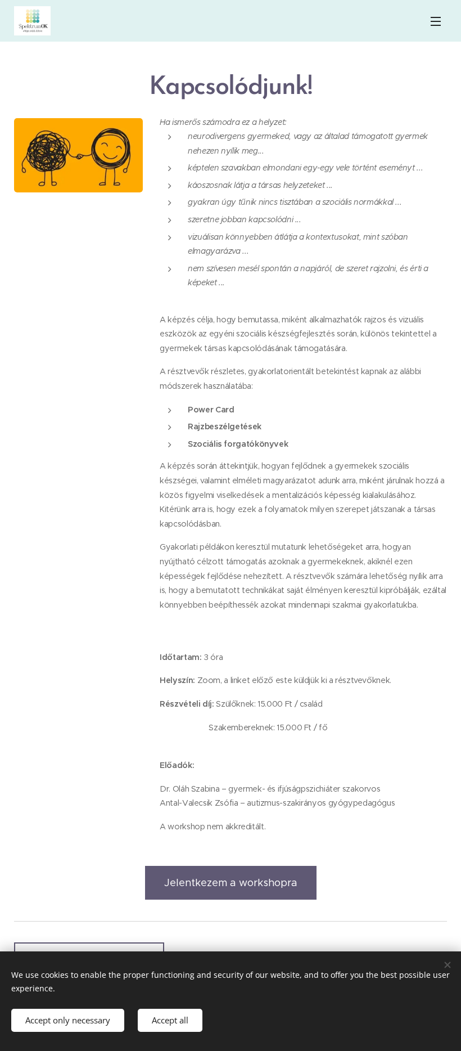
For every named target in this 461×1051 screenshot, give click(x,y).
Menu (435, 21)
